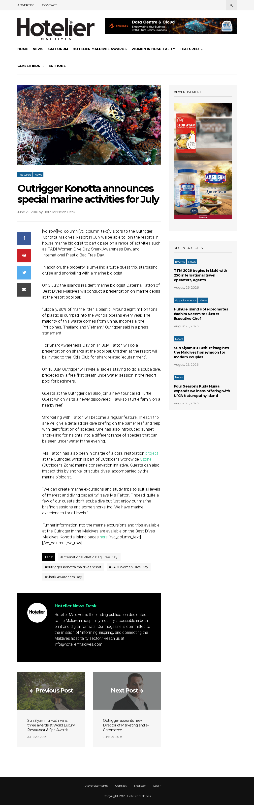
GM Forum (58, 49)
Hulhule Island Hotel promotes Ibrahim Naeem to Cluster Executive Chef (201, 314)
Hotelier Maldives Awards (100, 49)
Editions (57, 66)
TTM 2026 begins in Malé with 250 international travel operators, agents (200, 275)
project (151, 453)
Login (157, 785)
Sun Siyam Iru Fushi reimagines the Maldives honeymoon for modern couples (201, 353)
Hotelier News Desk (59, 212)
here (104, 536)
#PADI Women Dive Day (128, 567)
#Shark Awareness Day (63, 577)
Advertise (25, 5)
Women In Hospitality (153, 49)
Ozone (146, 459)
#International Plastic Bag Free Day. (89, 557)
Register (140, 785)
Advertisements (96, 785)
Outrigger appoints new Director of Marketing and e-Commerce (126, 725)
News (38, 49)
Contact (49, 5)
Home (22, 49)
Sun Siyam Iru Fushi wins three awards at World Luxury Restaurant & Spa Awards (51, 725)
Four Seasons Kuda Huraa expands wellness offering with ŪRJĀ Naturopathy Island (202, 391)
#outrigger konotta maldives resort (73, 567)
